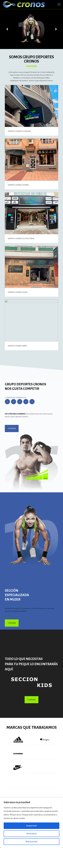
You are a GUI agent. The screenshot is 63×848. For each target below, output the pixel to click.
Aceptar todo (31, 826)
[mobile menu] (59, 4)
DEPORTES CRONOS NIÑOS (17, 346)
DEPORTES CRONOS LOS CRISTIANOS (21, 239)
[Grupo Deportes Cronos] (24, 4)
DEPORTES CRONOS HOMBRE (18, 185)
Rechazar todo (32, 842)
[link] (31, 682)
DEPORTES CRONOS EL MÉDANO (19, 131)
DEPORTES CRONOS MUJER (17, 292)
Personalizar (32, 834)
